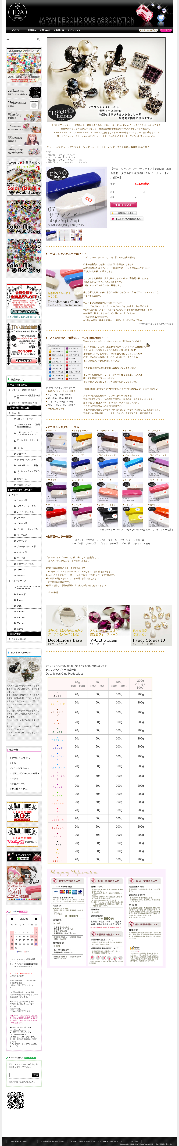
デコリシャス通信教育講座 (24, 390)
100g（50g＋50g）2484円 (60, 401)
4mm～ (20, 600)
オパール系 (22, 552)
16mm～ (21, 617)
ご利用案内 (31, 30)
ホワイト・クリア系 (84, 540)
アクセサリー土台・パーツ (28, 441)
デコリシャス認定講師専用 (24, 403)
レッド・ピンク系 (25, 512)
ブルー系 (60, 157)
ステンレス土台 (19, 639)
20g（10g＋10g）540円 (59, 394)
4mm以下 (21, 594)
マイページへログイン (148, 30)
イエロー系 (139, 540)
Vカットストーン (25, 419)
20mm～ (21, 623)
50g (80, 160)
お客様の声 (59, 30)
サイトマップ (74, 30)
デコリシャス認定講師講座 (28, 396)
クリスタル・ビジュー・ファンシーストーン (28, 433)
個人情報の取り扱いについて (22, 1141)
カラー (50, 157)
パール (20, 448)
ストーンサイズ (19, 581)
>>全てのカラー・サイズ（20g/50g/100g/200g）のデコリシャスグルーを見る (136, 529)
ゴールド (21, 569)
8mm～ (20, 606)
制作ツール (22, 479)
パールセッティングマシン (28, 472)
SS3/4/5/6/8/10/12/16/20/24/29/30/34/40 (28, 587)
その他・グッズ (24, 485)
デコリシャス (163, 14)
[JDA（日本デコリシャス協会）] (17, 24)
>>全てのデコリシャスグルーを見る (156, 324)
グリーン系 (125, 540)
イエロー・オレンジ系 (27, 529)
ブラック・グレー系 (108, 543)
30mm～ (21, 629)
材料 (171, 14)
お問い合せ (45, 30)
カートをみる (166, 30)
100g (119, 694)
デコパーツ (22, 454)
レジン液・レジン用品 (27, 465)
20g (77, 694)
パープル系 (77, 543)
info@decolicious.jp (20, 1030)
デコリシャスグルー (67, 155)
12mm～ (21, 611)
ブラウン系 (91, 543)
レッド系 (101, 540)
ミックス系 (22, 500)
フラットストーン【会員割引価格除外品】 (28, 425)
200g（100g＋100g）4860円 (62, 405)
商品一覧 (51, 155)
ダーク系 (125, 543)
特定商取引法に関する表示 (53, 1141)
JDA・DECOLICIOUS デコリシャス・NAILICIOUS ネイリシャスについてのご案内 (105, 1141)
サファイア (72, 157)
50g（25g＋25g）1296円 (60, 398)
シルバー (21, 575)
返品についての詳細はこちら (128, 219)
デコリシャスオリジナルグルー (60, 387)
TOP (17, 30)
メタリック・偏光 (141, 543)
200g (141, 694)
